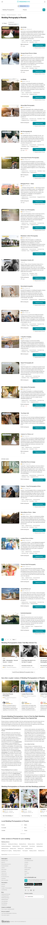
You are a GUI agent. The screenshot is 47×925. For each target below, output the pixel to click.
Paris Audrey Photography (28, 387)
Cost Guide (26, 873)
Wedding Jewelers (33, 850)
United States (30, 896)
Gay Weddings (4, 889)
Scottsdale (3, 827)
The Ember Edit (25, 413)
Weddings (3, 14)
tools (36, 778)
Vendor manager (27, 867)
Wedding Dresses (4, 848)
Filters (5, 23)
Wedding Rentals (24, 846)
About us (3, 862)
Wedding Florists (39, 844)
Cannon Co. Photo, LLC (27, 434)
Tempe (25, 830)
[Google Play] (38, 885)
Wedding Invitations (17, 850)
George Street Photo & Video (29, 53)
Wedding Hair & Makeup (13, 844)
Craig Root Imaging (26, 337)
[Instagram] (34, 890)
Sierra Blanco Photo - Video (28, 512)
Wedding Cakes (13, 848)
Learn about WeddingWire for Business (9, 913)
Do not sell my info (5, 876)
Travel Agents (25, 850)
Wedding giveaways (5, 897)
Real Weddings (4, 903)
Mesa (25, 827)
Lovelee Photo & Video (27, 538)
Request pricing (39, 45)
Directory (3, 884)
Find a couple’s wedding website (7, 909)
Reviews (3, 886)
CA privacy (3, 878)
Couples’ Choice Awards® (6, 888)
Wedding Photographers (12, 14)
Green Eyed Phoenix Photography (30, 157)
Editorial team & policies (6, 864)
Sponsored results (13, 24)
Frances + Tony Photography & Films (31, 486)
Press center (3, 869)
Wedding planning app (5, 894)
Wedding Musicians (29, 848)
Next (14, 639)
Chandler (3, 830)
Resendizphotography (27, 286)
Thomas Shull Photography (28, 564)
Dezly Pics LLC (25, 310)
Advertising (3, 871)
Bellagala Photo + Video (27, 183)
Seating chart (27, 869)
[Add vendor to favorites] (17, 28)
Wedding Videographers (6, 846)
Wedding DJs (4, 844)
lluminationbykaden (26, 613)
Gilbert (25, 825)
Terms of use (4, 873)
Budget (25, 865)
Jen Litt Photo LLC (26, 589)
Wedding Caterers (31, 844)
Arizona (19, 14)
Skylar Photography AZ (27, 363)
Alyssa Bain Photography (27, 105)
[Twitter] (28, 890)
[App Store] (28, 885)
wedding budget (18, 741)
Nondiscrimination (4, 865)
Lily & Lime (23, 27)
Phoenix (3, 825)
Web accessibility (4, 880)
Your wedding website (28, 860)
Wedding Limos (21, 848)
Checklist (26, 862)
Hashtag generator (5, 895)
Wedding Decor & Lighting (6, 850)
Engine (25, 871)
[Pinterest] (31, 890)
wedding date (27, 759)
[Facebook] (25, 890)
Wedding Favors (41, 850)
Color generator (4, 901)
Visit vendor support (5, 915)
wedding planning (16, 773)
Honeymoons (4, 904)
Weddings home (4, 860)
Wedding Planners (22, 844)
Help (25, 874)
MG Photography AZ (26, 131)
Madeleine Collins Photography (29, 236)
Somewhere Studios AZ (27, 260)
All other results (5, 459)
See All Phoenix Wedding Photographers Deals (22, 672)
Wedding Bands (40, 846)
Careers (3, 867)
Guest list (26, 864)
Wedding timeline (4, 899)
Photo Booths (32, 846)
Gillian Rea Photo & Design (28, 462)
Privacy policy (4, 874)
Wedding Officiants (16, 846)
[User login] (45, 1)
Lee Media (23, 79)
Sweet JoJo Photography (28, 210)
